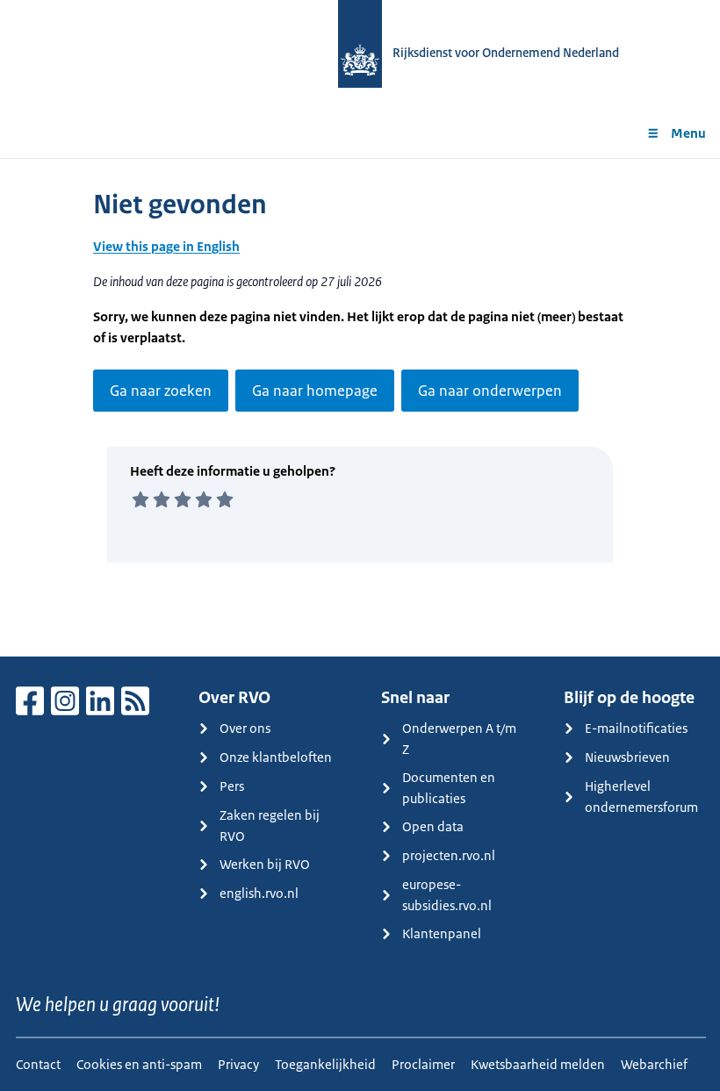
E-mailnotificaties (636, 728)
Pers (232, 786)
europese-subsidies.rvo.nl (447, 895)
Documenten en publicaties (448, 788)
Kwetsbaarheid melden (538, 1064)
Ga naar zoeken (161, 390)
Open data (433, 826)
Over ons (245, 728)
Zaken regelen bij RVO (270, 825)
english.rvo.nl (259, 893)
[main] (360, 407)
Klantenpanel (441, 933)
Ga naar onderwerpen (490, 390)
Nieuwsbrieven (627, 757)
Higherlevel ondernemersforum (641, 796)
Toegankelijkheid (325, 1064)
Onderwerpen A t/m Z (459, 738)
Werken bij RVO (265, 864)
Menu (688, 133)
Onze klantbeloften (276, 757)
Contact (38, 1064)
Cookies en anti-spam (139, 1064)
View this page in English (166, 246)
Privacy (238, 1064)
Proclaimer (423, 1064)
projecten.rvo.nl (448, 855)
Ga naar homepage (315, 390)
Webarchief (654, 1064)
